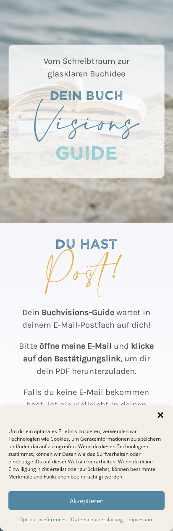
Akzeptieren (87, 501)
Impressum (140, 519)
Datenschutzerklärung (97, 519)
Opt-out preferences (43, 519)
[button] (160, 415)
